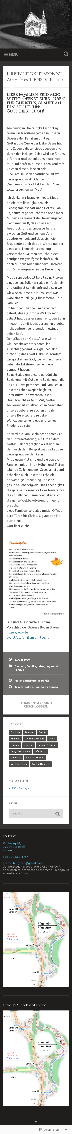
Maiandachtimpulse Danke (31, 680)
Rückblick (16, 757)
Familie (31, 666)
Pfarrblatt (41, 751)
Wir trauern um (19, 764)
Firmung (15, 738)
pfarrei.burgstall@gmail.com (23, 863)
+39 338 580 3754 (16, 856)
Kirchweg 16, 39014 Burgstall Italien (14, 847)
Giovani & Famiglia (34, 738)
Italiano (15, 745)
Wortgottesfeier (41, 764)
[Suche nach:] (36, 813)
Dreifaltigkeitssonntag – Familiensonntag (35, 77)
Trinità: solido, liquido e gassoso (36, 687)
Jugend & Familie (47, 745)
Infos (41, 666)
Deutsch (19, 666)
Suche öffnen (65, 54)
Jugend (28, 745)
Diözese (29, 732)
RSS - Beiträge (20, 788)
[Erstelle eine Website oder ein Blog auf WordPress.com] (36, 1121)
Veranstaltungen (35, 757)
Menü (13, 54)
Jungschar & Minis (20, 751)
